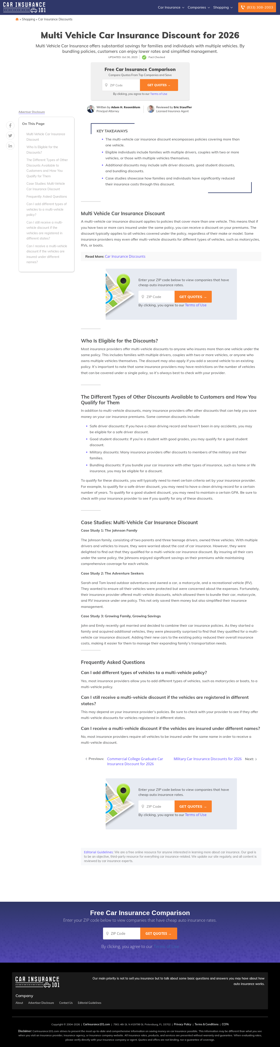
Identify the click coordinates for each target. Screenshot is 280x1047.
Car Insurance (169, 7)
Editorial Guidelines (98, 852)
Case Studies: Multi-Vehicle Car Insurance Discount (45, 186)
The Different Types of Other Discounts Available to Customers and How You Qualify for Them (47, 168)
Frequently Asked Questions (46, 197)
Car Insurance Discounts (55, 19)
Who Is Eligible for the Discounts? (42, 149)
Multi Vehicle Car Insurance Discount (45, 136)
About (19, 1002)
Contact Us (66, 1002)
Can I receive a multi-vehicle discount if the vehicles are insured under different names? (46, 254)
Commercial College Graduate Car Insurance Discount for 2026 (135, 761)
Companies (197, 7)
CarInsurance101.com (96, 1024)
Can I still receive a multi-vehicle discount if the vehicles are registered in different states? (44, 230)
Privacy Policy (182, 1024)
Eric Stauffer (183, 107)
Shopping (221, 7)
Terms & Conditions (207, 1024)
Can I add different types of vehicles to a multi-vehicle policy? (46, 209)
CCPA (225, 1024)
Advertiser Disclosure (32, 112)
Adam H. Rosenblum (125, 107)
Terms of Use (158, 94)
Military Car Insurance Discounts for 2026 (208, 758)
